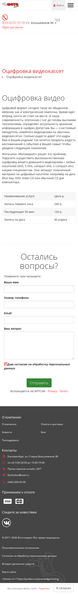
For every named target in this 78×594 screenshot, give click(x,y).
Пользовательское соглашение (20, 548)
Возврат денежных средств (18, 564)
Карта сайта (9, 572)
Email (8, 313)
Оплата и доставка (52, 424)
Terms (63, 391)
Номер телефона (16, 298)
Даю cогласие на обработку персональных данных (37, 366)
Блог (43, 432)
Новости (7, 432)
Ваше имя (11, 282)
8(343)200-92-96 (14, 22)
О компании (9, 424)
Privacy (52, 391)
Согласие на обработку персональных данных (29, 556)
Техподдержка (10, 440)
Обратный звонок (12, 27)
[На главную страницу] (18, 5)
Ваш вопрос (12, 328)
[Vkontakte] (57, 19)
